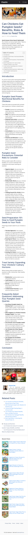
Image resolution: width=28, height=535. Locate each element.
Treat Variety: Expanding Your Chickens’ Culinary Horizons (13, 66)
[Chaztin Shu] (5, 390)
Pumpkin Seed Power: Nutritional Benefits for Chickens (14, 57)
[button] (19, 2)
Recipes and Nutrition (9, 424)
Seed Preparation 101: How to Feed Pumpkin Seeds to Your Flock (12, 63)
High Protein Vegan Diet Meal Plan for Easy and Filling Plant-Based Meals (17, 505)
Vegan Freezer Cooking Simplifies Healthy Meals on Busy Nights (16, 451)
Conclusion (6, 72)
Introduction (7, 54)
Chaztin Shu (12, 385)
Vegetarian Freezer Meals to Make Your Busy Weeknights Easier (16, 490)
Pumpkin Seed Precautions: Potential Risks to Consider (14, 60)
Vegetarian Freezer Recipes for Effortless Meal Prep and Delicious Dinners (17, 458)
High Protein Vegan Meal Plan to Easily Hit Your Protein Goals (17, 512)
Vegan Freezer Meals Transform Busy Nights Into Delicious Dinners (17, 482)
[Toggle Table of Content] (23, 53)
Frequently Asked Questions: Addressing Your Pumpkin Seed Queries (13, 70)
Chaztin (4, 2)
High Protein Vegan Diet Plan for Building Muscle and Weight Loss (17, 498)
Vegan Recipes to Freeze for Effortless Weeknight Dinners (16, 465)
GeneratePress (20, 532)
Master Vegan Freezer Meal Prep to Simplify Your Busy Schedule (17, 442)
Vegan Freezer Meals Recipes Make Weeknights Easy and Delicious (16, 474)
